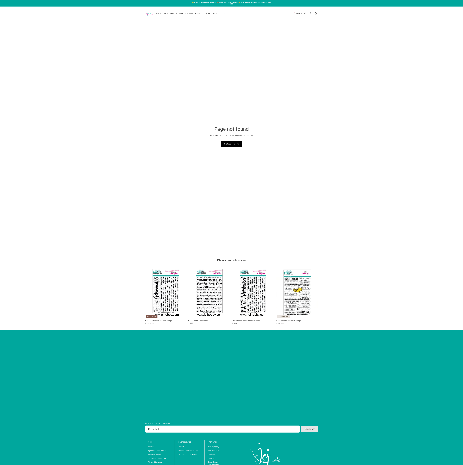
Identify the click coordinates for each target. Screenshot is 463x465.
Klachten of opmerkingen (187, 454)
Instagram (211, 458)
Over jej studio (213, 451)
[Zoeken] (305, 13)
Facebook (211, 454)
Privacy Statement (155, 462)
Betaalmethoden (154, 454)
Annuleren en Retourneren (188, 451)
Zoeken (151, 447)
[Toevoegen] (183, 315)
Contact (181, 447)
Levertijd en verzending (157, 458)
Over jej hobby (213, 447)
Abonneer (309, 429)
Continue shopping (231, 144)
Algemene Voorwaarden (157, 451)
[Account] (310, 13)
